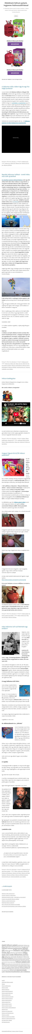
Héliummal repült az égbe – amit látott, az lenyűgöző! (14, 897)
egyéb (3, 980)
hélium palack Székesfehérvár (9, 1007)
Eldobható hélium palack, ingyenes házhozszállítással (16, 4)
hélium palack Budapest (7, 991)
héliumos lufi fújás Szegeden (14, 960)
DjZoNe (16, 1031)
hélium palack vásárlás (13, 967)
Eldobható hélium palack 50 (8, 902)
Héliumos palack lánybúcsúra (8, 901)
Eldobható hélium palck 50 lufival (15, 70)
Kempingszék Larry (21, 367)
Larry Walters (10, 369)
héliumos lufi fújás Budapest (14, 957)
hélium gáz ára (19, 363)
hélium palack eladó (11, 962)
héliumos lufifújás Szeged (10, 959)
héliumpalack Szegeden (22, 966)
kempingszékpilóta (15, 876)
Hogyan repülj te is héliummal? (9, 895)
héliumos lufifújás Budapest (21, 875)
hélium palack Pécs (17, 963)
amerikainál (15, 201)
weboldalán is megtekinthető (19, 103)
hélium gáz (7, 163)
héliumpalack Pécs (24, 963)
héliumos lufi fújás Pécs (18, 958)
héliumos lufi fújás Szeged (20, 959)
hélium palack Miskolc (7, 1000)
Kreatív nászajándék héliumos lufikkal (10, 899)
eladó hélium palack (10, 945)
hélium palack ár (24, 967)
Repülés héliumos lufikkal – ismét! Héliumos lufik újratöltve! (16, 175)
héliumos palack (24, 960)
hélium (23, 438)
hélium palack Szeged (7, 1005)
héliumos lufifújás (8, 165)
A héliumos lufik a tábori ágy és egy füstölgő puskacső (16, 87)
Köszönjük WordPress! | (8, 1031)
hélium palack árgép (16, 968)
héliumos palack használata (8, 1016)
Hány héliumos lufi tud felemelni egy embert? (15, 627)
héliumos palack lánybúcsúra (8, 1018)
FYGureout (21, 1031)
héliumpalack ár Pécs (24, 968)
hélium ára (7, 363)
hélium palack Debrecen (7, 993)
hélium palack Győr (6, 995)
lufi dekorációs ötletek (7, 1020)
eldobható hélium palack (23, 440)
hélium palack (25, 613)
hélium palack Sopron (7, 1004)
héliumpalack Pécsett (14, 965)
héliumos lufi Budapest (16, 365)
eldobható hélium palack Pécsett (22, 946)
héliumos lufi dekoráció (7, 1011)
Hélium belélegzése (8, 378)
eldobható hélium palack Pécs (10, 946)
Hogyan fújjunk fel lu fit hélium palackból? (13, 454)
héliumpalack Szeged (22, 965)
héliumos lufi (25, 161)
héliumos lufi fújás (17, 873)
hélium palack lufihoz (16, 963)
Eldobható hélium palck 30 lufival (15, 41)
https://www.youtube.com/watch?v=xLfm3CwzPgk (14, 580)
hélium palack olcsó (9, 963)
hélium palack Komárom (7, 998)
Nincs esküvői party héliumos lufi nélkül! (11, 904)
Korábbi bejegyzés (7, 886)
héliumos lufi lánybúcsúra (7, 1013)
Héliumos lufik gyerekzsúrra (8, 893)
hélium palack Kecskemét (7, 996)
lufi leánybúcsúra (6, 1022)
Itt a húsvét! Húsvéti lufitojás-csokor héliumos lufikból (14, 906)
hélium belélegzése (9, 442)
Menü (16, 15)
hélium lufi (12, 163)
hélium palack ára (6, 968)
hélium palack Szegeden (12, 966)
